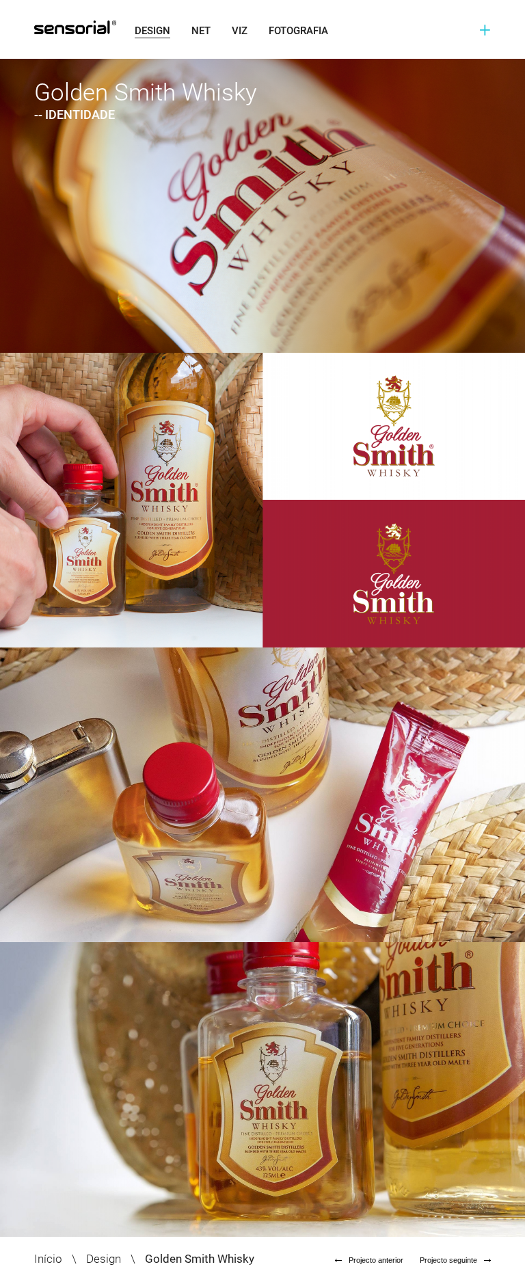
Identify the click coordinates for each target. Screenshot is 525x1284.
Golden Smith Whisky (199, 1259)
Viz (239, 31)
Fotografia (298, 31)
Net (201, 31)
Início (48, 1259)
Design (152, 31)
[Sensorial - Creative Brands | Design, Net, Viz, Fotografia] (68, 27)
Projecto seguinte (448, 1260)
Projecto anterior (376, 1260)
